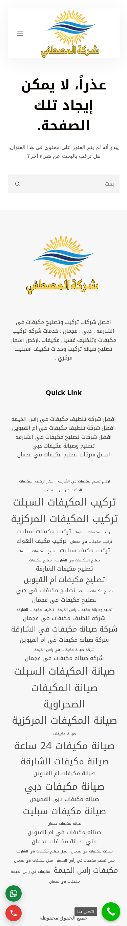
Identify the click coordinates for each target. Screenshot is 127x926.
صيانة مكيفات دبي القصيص (64, 799)
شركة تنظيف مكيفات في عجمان (64, 618)
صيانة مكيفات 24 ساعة (64, 746)
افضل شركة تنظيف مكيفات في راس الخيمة (64, 419)
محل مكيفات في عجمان (33, 861)
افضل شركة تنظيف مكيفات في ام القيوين (63, 428)
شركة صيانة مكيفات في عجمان (64, 658)
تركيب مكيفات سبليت (44, 531)
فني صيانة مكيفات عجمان (64, 841)
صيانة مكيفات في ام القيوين (64, 832)
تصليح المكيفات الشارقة (38, 551)
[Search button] (17, 183)
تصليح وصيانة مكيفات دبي (64, 445)
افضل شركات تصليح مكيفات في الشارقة (64, 437)
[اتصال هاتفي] (13, 913)
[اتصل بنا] (111, 911)
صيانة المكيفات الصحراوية (64, 696)
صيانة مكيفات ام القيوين (65, 773)
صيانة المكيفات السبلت (64, 671)
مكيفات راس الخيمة (86, 870)
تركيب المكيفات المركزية (64, 519)
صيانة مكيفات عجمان (64, 824)
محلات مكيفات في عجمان (92, 851)
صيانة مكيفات (64, 734)
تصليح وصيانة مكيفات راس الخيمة (84, 610)
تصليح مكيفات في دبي (46, 590)
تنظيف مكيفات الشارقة (35, 610)
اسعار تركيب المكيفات (37, 481)
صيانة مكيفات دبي (64, 786)
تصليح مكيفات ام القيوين (64, 580)
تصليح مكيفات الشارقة (64, 569)
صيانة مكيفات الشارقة (64, 761)
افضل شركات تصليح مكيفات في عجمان (63, 454)
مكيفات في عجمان (64, 882)
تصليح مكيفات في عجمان (64, 600)
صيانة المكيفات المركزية (64, 720)
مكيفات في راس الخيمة (30, 872)
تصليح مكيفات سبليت (96, 591)
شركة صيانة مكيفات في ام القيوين (64, 640)
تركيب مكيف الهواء (42, 541)
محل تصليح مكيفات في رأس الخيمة (86, 861)
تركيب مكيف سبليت (85, 550)
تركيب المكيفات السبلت (64, 502)
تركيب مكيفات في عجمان (91, 542)
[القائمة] (20, 33)
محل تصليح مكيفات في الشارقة (41, 851)
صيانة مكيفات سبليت (64, 811)
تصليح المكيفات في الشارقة (77, 560)
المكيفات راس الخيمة (64, 490)
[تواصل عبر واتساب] (13, 893)
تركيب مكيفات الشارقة (93, 532)
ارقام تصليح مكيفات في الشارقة (84, 481)
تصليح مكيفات (40, 560)
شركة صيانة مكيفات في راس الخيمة (64, 650)
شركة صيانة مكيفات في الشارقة (64, 629)
